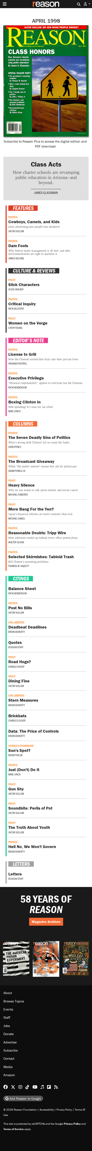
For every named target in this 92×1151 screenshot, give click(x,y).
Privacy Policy (64, 1109)
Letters (15, 874)
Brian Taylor (15, 755)
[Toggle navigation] (4, 4)
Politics (13, 217)
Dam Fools (18, 245)
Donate (8, 1034)
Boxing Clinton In (24, 401)
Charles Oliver (17, 720)
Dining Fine (19, 680)
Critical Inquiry (22, 303)
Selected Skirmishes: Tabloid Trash (41, 556)
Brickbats (17, 715)
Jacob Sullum (16, 231)
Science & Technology (21, 745)
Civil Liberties (16, 622)
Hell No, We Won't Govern (32, 846)
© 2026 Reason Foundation (20, 1109)
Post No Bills (20, 607)
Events (8, 1009)
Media (7, 1067)
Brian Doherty (16, 631)
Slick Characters (23, 284)
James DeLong (16, 258)
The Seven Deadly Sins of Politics (39, 437)
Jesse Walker (16, 289)
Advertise (10, 1042)
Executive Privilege (26, 378)
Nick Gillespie (16, 308)
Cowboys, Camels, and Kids (33, 221)
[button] (87, 4)
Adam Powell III (16, 470)
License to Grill (22, 354)
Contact (8, 1058)
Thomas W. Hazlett (18, 566)
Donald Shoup (16, 666)
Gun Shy (16, 788)
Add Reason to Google (25, 1098)
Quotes (15, 642)
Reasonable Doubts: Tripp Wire (37, 532)
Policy (11, 280)
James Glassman (46, 192)
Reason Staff (15, 647)
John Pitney (14, 447)
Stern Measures (23, 700)
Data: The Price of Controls (33, 731)
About (7, 993)
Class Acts (46, 164)
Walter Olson (16, 542)
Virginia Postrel (17, 363)
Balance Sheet (22, 588)
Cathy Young (15, 327)
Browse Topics (13, 1001)
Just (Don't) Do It (23, 769)
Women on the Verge (27, 323)
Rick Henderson (17, 387)
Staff (6, 1017)
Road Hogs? (19, 661)
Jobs (6, 1026)
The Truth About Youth (29, 827)
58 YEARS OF (46, 904)
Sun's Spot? (19, 750)
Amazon (9, 1075)
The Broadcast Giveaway (31, 461)
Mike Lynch (14, 411)
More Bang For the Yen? (31, 509)
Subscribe (10, 1050)
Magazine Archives (46, 921)
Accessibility (47, 1109)
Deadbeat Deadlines (27, 627)
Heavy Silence (21, 485)
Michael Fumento (18, 494)
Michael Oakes (16, 518)
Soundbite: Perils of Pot (30, 808)
